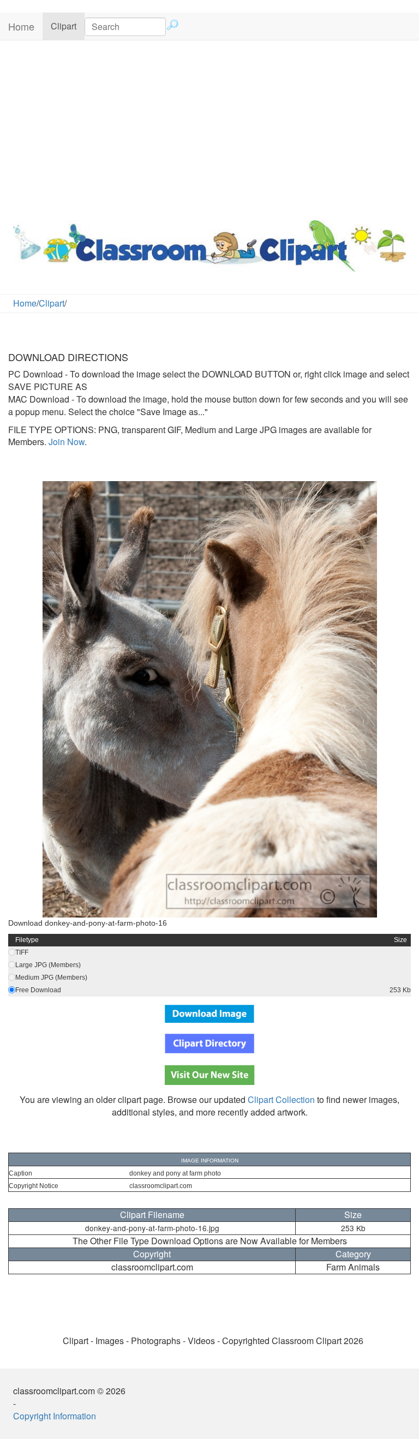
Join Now (65, 441)
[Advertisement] (209, 127)
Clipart (68, 25)
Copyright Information (54, 1416)
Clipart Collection (281, 1099)
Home (21, 26)
